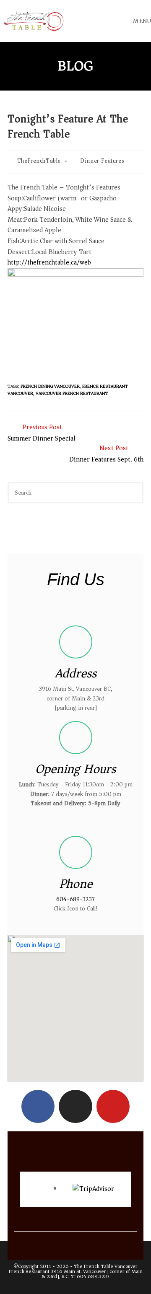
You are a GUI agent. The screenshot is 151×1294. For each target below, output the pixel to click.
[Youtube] (113, 1106)
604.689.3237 (93, 1276)
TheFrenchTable (39, 161)
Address (75, 673)
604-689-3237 (75, 899)
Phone (75, 884)
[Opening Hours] (75, 737)
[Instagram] (75, 1106)
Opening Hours (75, 769)
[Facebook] (38, 1106)
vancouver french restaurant (72, 393)
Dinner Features (102, 161)
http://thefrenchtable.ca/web (49, 262)
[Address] (75, 642)
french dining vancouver (50, 386)
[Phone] (75, 852)
